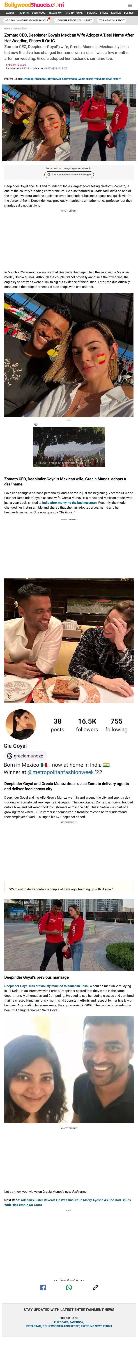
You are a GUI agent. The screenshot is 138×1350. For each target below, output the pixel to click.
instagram (33, 1326)
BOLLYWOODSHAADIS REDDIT (77, 79)
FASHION (116, 12)
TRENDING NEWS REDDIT (107, 79)
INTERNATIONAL (73, 12)
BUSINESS (129, 12)
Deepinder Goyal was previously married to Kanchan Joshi (46, 986)
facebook (76, 1322)
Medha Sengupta (17, 65)
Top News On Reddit (112, 20)
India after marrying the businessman (69, 502)
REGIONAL (91, 12)
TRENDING (23, 12)
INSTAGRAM (54, 79)
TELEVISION (55, 12)
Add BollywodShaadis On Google (27, 20)
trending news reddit (96, 1326)
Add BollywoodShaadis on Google (71, 174)
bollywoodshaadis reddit (61, 1326)
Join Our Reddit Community (74, 20)
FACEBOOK (40, 79)
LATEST (10, 12)
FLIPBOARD (27, 79)
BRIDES (104, 12)
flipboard (61, 1322)
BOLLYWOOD (38, 12)
